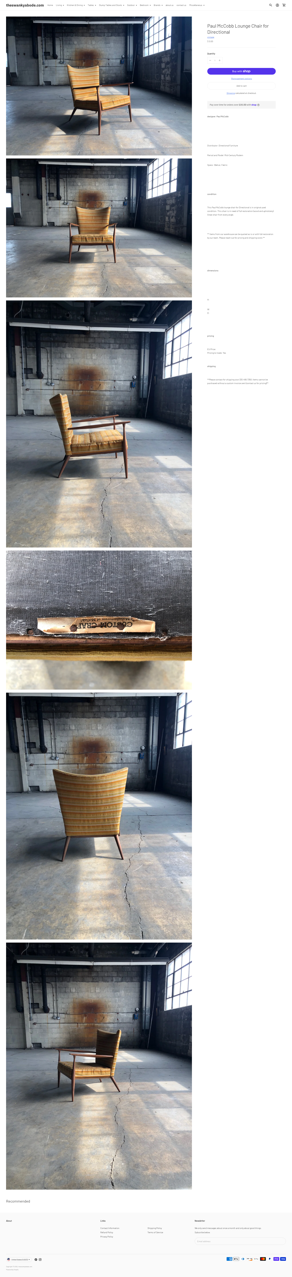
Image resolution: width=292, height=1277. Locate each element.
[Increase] (219, 60)
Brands (157, 5)
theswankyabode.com (25, 1266)
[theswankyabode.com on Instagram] (40, 1259)
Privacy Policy (106, 1236)
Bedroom (144, 5)
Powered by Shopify (12, 1269)
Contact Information (109, 1228)
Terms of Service (155, 1232)
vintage (210, 37)
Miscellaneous (195, 5)
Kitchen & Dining (75, 5)
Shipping (231, 93)
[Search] (270, 5)
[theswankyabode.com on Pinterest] (35, 1259)
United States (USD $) (19, 1259)
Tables (91, 5)
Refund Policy (106, 1232)
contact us (181, 5)
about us (170, 5)
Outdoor (131, 5)
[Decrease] (210, 60)
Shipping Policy (155, 1228)
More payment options (241, 78)
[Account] (277, 5)
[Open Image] (99, 86)
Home (50, 5)
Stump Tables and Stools (110, 5)
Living (59, 5)
